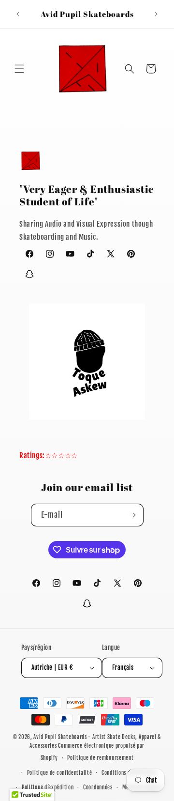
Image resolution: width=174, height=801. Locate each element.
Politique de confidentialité (59, 773)
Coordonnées (98, 787)
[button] (19, 68)
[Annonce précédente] (18, 14)
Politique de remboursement (100, 758)
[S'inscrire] (132, 515)
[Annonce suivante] (156, 14)
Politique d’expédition (47, 787)
